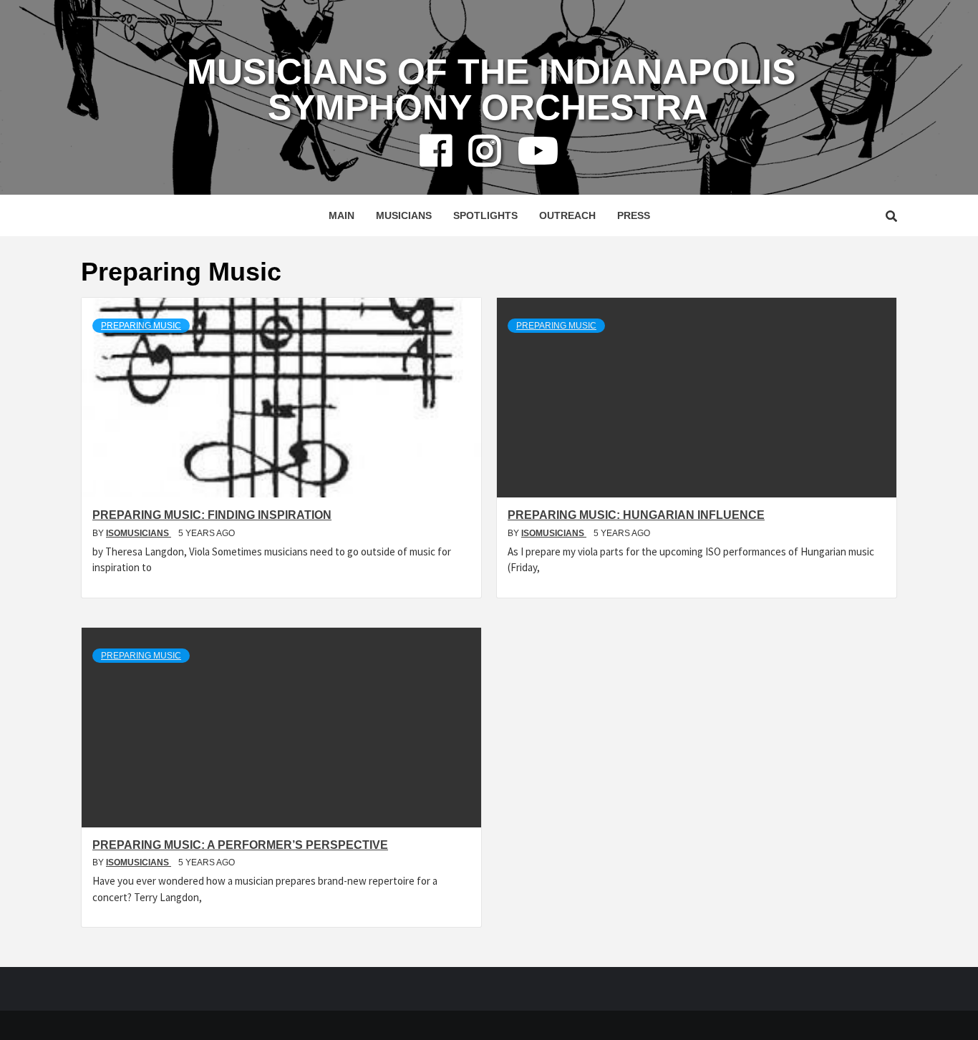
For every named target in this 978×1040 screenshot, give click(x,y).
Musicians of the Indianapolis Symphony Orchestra (491, 89)
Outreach (567, 215)
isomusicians (138, 533)
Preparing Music (141, 326)
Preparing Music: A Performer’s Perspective (240, 845)
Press (633, 215)
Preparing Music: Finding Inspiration (211, 515)
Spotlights (485, 215)
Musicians (404, 215)
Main (341, 215)
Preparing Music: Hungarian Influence (636, 515)
